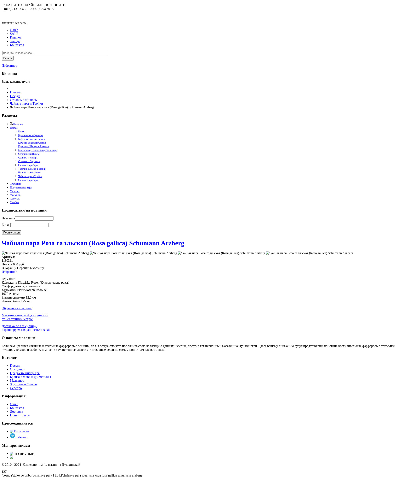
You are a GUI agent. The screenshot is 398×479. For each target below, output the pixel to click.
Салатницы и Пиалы (28, 153)
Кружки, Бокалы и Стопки (32, 142)
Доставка (16, 411)
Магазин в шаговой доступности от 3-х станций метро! (25, 317)
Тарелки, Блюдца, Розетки (31, 168)
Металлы (14, 191)
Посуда (15, 365)
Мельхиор (15, 195)
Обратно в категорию (17, 308)
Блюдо (21, 131)
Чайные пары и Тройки (30, 176)
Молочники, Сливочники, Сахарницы (37, 150)
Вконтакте (21, 431)
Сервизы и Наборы (28, 157)
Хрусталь (15, 198)
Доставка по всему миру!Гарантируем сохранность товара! (26, 327)
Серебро (14, 202)
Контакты (17, 45)
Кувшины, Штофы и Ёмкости (33, 146)
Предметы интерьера (21, 187)
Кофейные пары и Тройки (31, 139)
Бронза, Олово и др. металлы (30, 377)
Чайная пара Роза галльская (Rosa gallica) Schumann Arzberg (93, 243)
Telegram (21, 437)
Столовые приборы (28, 165)
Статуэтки (15, 183)
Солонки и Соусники (29, 161)
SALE (14, 33)
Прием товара (20, 415)
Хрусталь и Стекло (23, 384)
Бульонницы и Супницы (30, 135)
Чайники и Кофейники (29, 172)
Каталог (15, 37)
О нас (14, 30)
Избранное (9, 65)
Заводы (15, 41)
